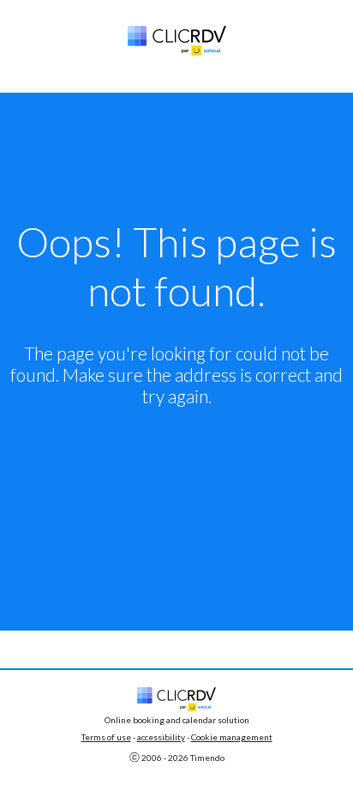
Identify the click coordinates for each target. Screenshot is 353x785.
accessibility (161, 737)
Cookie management (231, 737)
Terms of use (106, 737)
